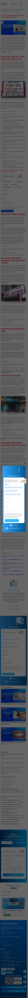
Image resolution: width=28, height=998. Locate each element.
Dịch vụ (6, 484)
